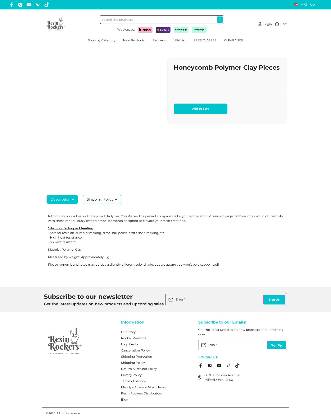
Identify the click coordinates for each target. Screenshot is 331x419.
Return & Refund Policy (139, 369)
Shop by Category (101, 40)
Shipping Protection (136, 356)
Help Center (130, 344)
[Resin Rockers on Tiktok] (47, 4)
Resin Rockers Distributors (141, 393)
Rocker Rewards (133, 338)
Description (61, 199)
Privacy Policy (131, 375)
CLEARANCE (233, 40)
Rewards (159, 40)
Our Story (128, 332)
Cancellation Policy (135, 350)
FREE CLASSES (204, 40)
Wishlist (180, 40)
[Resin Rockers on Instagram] (20, 4)
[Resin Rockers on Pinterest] (38, 4)
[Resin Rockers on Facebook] (11, 4)
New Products (134, 40)
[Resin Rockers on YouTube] (29, 4)
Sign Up (274, 299)
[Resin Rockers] (55, 23)
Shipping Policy (101, 199)
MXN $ (306, 5)
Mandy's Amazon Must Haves (143, 387)
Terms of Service (133, 381)
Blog (124, 399)
